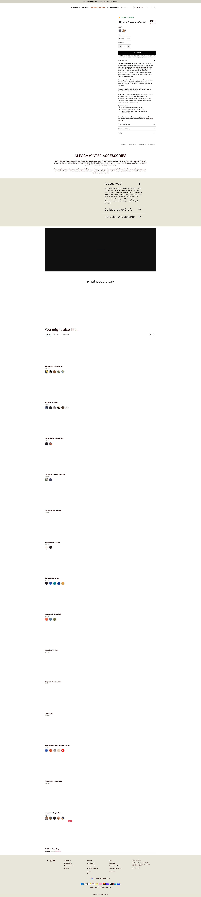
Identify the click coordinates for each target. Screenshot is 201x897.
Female (121, 38)
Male (128, 38)
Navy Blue (50, 479)
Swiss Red (62, 750)
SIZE (119, 35)
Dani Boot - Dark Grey (52, 849)
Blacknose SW (58, 407)
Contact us (112, 871)
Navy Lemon (46, 371)
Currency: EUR (138, 7)
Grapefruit (46, 619)
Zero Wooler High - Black (53, 510)
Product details (122, 60)
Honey (62, 583)
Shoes (48, 334)
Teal (54, 583)
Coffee (54, 371)
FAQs (110, 860)
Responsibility (91, 863)
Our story (89, 860)
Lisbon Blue (50, 619)
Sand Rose (58, 818)
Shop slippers (68, 863)
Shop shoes (67, 860)
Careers (89, 871)
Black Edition (50, 407)
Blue (50, 583)
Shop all (66, 868)
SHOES (84, 7)
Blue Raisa (50, 818)
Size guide (112, 863)
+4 (67, 407)
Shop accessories (69, 866)
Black (50, 547)
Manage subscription (115, 868)
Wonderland (62, 371)
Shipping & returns (114, 866)
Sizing (120, 133)
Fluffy (58, 750)
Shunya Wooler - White (52, 542)
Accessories (66, 334)
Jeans (46, 407)
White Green (46, 479)
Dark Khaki (54, 619)
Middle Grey (54, 407)
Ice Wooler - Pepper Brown (53, 813)
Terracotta (50, 750)
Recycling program (92, 868)
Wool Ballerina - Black (52, 578)
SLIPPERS (74, 7)
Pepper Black (50, 371)
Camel (123, 30)
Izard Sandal (49, 713)
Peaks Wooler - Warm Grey (53, 781)
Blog (88, 873)
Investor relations (92, 866)
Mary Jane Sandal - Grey (53, 681)
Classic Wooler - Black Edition (54, 438)
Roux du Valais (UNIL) (62, 407)
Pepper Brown (46, 818)
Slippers (56, 334)
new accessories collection (141, 67)
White (46, 547)
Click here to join (136, 868)
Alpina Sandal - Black (51, 650)
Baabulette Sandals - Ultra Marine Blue (57, 745)
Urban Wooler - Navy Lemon (54, 366)
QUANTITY (121, 42)
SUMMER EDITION (98, 7)
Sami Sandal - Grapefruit (53, 614)
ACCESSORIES (112, 7)
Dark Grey (120, 30)
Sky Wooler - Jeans (51, 402)
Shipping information (124, 124)
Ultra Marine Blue (46, 750)
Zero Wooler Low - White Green (55, 474)
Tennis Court (58, 371)
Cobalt (58, 583)
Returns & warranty (124, 129)
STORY (123, 7)
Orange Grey (50, 443)
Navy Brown (62, 818)
